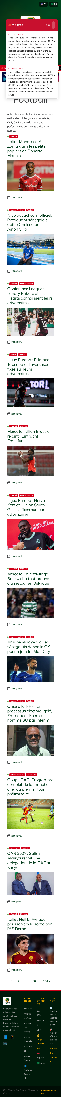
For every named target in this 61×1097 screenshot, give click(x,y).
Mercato (23, 426)
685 (35, 981)
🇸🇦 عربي (41, 1063)
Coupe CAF (31, 775)
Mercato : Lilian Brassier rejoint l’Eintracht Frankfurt (29, 436)
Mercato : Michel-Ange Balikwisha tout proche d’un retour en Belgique (28, 578)
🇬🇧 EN (43, 4)
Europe (13, 355)
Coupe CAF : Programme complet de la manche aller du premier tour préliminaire (30, 786)
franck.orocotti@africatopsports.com (54, 1018)
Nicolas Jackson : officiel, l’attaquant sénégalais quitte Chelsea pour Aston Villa (29, 222)
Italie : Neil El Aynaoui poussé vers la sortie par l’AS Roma (29, 924)
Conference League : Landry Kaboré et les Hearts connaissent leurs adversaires (30, 295)
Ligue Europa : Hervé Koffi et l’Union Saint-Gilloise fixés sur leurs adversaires (26, 507)
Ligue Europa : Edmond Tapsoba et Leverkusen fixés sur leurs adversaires (28, 366)
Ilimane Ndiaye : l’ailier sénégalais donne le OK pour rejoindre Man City (28, 646)
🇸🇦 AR (54, 4)
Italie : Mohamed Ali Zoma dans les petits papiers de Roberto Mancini (26, 148)
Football (14, 136)
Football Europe (26, 284)
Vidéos (40, 1030)
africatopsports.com (49, 1091)
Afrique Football (17, 210)
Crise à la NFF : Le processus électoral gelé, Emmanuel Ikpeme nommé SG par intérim (29, 713)
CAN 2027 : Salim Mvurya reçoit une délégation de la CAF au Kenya (29, 860)
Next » (46, 981)
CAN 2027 (15, 848)
